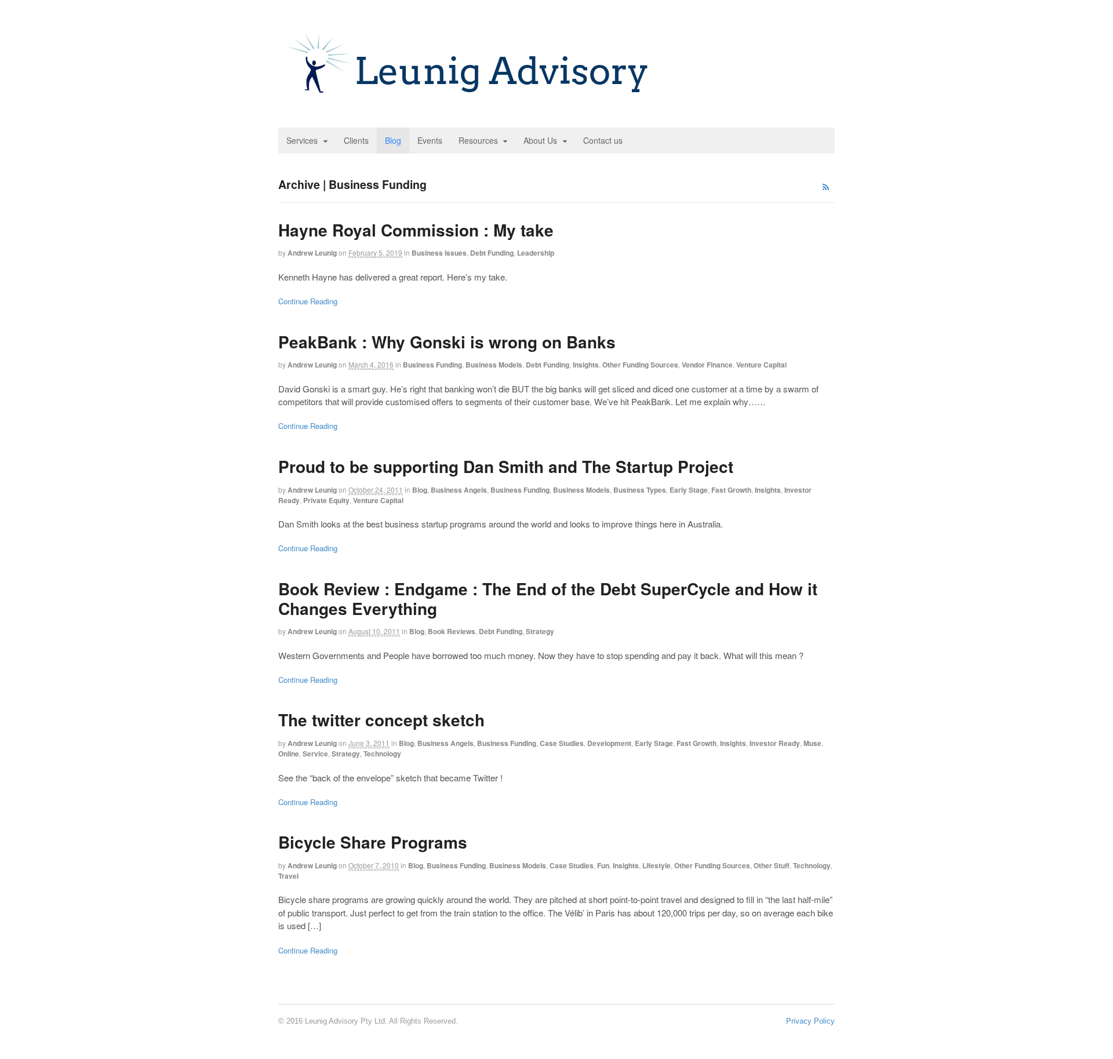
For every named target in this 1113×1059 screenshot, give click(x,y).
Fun (603, 865)
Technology (382, 753)
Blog (393, 140)
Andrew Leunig (312, 253)
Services (302, 140)
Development (609, 743)
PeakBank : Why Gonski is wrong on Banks (447, 342)
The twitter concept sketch (381, 720)
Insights (586, 364)
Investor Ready (775, 743)
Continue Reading (307, 301)
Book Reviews (451, 631)
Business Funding (432, 364)
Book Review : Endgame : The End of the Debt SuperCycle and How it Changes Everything (547, 598)
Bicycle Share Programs (372, 842)
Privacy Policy (810, 1021)
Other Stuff (772, 865)
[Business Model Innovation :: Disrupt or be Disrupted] (469, 98)
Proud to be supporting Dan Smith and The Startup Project (505, 466)
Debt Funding (492, 253)
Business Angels (459, 490)
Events (429, 140)
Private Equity (326, 500)
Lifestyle (656, 865)
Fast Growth (731, 490)
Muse (812, 743)
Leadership (535, 253)
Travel (288, 876)
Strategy (540, 631)
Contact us (603, 140)
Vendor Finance (707, 364)
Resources (478, 140)
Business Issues (439, 253)
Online (288, 753)
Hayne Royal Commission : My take (416, 230)
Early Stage (689, 490)
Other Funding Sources (640, 364)
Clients (356, 140)
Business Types (639, 490)
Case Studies (562, 743)
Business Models (493, 364)
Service (315, 753)
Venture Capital (761, 364)
